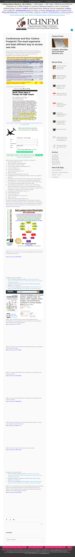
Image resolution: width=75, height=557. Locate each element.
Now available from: (9, 10)
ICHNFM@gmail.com (46, 550)
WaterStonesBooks (67, 12)
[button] (72, 29)
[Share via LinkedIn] (13, 519)
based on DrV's (53, 6)
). (71, 8)
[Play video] (24, 266)
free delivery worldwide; (38, 10)
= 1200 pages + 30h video (27, 4)
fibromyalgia (55, 172)
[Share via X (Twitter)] (10, 519)
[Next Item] (65, 43)
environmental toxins (57, 170)
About (60, 550)
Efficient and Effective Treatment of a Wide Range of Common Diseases (39, 5)
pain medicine (55, 177)
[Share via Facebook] (6, 519)
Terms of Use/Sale (55, 550)
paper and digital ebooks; (64, 10)
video (68, 8)
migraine (54, 174)
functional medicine (63, 172)
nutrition (59, 174)
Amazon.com (50, 10)
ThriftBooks (37, 12)
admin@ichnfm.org (55, 13)
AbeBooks (44, 12)
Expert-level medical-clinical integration (48, 8)
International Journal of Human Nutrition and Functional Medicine (22, 553)
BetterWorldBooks (54, 12)
